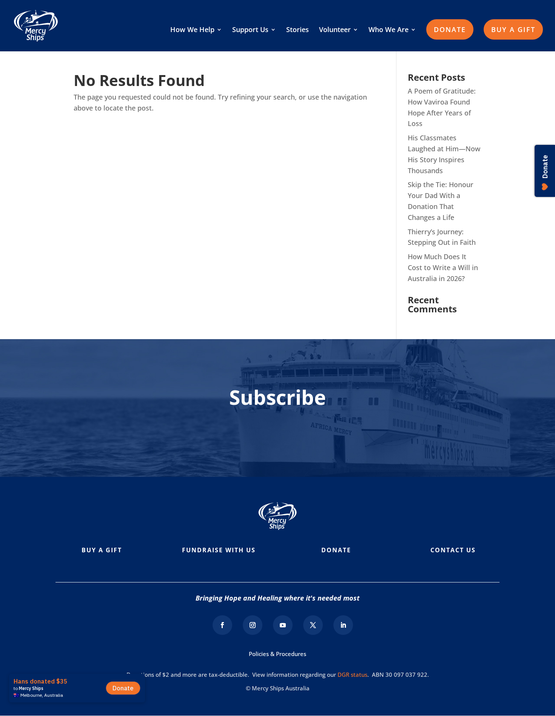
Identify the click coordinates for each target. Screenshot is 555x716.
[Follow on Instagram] (252, 625)
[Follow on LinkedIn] (343, 625)
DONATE (450, 29)
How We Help (192, 30)
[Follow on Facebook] (222, 625)
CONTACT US (453, 550)
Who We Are (388, 30)
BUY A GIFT (513, 29)
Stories (297, 30)
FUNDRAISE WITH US (219, 550)
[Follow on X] (313, 625)
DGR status (352, 674)
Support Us (250, 30)
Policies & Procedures (277, 654)
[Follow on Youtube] (283, 625)
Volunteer (335, 30)
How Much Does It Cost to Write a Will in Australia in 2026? (443, 267)
